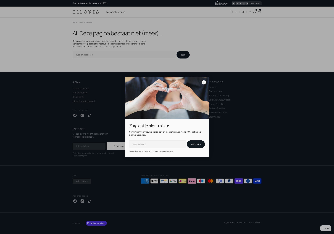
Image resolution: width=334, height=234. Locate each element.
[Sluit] (204, 82)
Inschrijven (196, 144)
